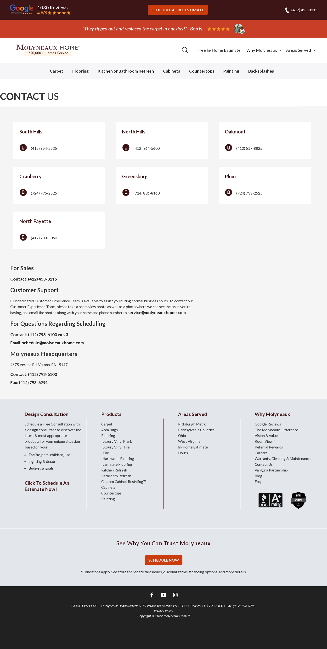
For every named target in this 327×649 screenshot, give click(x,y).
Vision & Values (267, 435)
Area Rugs (109, 430)
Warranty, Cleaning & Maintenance (282, 458)
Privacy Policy (163, 611)
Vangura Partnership (271, 470)
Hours (183, 453)
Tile (105, 453)
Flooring (80, 71)
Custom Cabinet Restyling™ (123, 481)
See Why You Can (163, 543)
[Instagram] (175, 595)
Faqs (258, 481)
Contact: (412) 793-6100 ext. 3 (39, 334)
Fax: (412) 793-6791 (29, 382)
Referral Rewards (269, 447)
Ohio (182, 435)
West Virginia (189, 441)
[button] (263, 50)
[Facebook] (152, 595)
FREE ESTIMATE (178, 9)
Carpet (56, 71)
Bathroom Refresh (116, 476)
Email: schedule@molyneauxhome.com (47, 342)
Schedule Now (163, 560)
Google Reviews (268, 424)
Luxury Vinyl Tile (116, 447)
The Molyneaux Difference (276, 430)
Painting (231, 71)
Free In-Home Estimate (219, 50)
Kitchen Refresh (114, 470)
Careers (261, 453)
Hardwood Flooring (118, 458)
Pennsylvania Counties (196, 430)
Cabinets (171, 71)
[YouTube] (163, 595)
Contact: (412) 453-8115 (33, 278)
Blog (258, 476)
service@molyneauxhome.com (157, 312)
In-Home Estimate (193, 447)
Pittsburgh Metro (192, 424)
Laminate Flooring (117, 464)
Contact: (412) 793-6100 (33, 374)
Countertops (201, 71)
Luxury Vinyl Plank (117, 441)
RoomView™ (265, 441)
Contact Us (264, 464)
